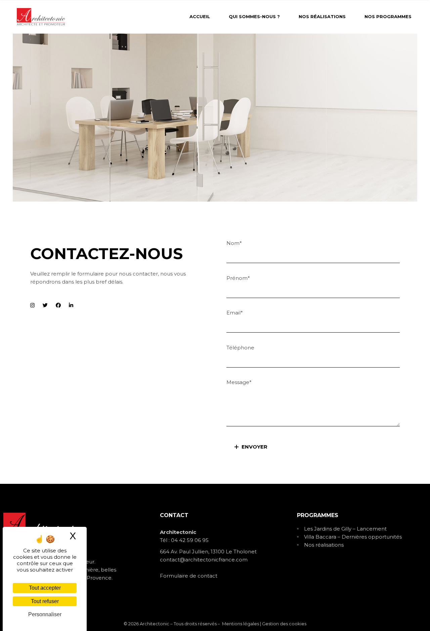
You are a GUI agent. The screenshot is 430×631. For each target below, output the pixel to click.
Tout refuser (45, 601)
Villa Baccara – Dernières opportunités (353, 537)
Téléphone (240, 347)
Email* (234, 312)
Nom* (234, 243)
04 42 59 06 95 (190, 540)
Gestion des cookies (284, 623)
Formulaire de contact (188, 576)
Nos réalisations (324, 545)
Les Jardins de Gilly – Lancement (345, 528)
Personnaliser (44, 614)
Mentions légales (240, 623)
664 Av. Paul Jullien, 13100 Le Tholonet (208, 551)
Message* (239, 382)
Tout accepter (45, 588)
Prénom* (238, 278)
